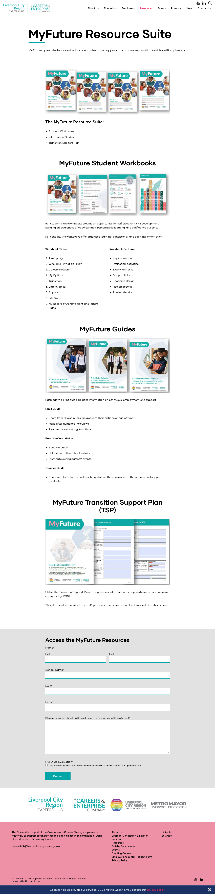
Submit (58, 775)
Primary (176, 8)
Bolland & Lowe (33, 881)
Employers (128, 8)
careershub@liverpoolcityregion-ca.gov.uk (36, 846)
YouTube (167, 835)
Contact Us (205, 8)
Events (162, 8)
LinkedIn (166, 832)
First (47, 653)
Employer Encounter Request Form (132, 856)
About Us (93, 8)
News (189, 8)
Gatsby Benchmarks (123, 846)
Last (111, 653)
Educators (110, 8)
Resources (146, 8)
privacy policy (155, 889)
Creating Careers (121, 853)
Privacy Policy (119, 860)
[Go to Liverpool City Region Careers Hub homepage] (26, 8)
